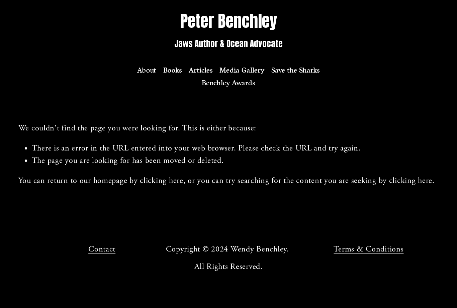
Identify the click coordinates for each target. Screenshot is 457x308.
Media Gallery (241, 70)
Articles (201, 70)
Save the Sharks (295, 70)
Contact (101, 249)
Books (172, 70)
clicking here (161, 181)
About (146, 70)
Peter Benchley (228, 21)
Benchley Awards (228, 83)
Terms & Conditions (368, 249)
